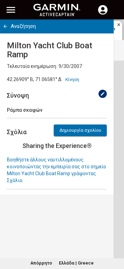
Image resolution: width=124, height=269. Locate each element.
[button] (115, 237)
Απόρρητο (41, 263)
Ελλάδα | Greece (76, 263)
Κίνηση (72, 79)
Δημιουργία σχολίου (80, 130)
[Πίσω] (5, 26)
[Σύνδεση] (102, 14)
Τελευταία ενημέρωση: (32, 66)
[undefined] (103, 94)
